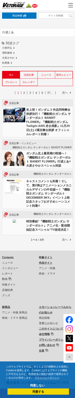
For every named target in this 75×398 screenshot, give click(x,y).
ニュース (46, 74)
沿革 (41, 350)
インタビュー (10, 268)
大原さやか (8, 57)
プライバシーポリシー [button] (47, 377)
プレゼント (11, 82)
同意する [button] (38, 391)
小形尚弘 (7, 47)
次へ (65, 92)
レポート (7, 273)
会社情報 (44, 334)
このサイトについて (51, 328)
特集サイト (9, 284)
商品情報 (44, 317)
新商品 (6, 307)
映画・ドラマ (47, 273)
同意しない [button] (37, 385)
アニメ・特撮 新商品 (14, 312)
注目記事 (29, 74)
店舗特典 (7, 290)
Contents (8, 257)
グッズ (6, 295)
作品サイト (45, 262)
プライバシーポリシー (52, 339)
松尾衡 (6, 62)
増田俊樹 (7, 52)
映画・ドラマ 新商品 (14, 317)
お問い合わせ (47, 345)
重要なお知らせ (48, 323)
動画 (5, 279)
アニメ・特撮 (47, 268)
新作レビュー (63, 74)
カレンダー (28, 82)
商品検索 (17, 15)
